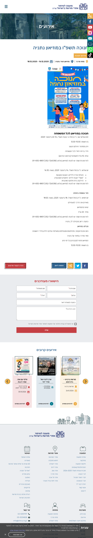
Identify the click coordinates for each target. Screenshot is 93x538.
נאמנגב (27, 477)
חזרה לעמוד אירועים (15, 265)
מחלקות (83, 460)
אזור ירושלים (53, 464)
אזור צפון (55, 471)
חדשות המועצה (81, 464)
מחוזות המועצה (53, 514)
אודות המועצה (81, 457)
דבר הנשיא (82, 474)
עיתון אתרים (26, 474)
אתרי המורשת (53, 457)
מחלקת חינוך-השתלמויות (77, 521)
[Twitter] (77, 266)
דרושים (83, 491)
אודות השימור (25, 457)
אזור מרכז (54, 474)
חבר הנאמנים (81, 481)
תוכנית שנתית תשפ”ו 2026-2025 (74, 471)
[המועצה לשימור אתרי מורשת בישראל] (69, 6)
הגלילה (27, 481)
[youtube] (90, 26)
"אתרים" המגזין (25, 471)
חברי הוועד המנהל (79, 477)
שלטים (28, 491)
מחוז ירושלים (53, 521)
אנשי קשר (82, 488)
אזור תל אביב (53, 477)
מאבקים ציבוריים (24, 484)
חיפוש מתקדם (53, 460)
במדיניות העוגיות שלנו (17, 530)
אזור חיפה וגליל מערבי (50, 481)
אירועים (83, 517)
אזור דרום (54, 467)
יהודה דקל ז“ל (81, 484)
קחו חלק (83, 514)
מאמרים (27, 460)
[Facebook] (84, 266)
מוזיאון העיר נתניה (62, 61)
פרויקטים (27, 488)
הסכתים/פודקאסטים (79, 467)
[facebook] (90, 20)
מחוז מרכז (80, 61)
